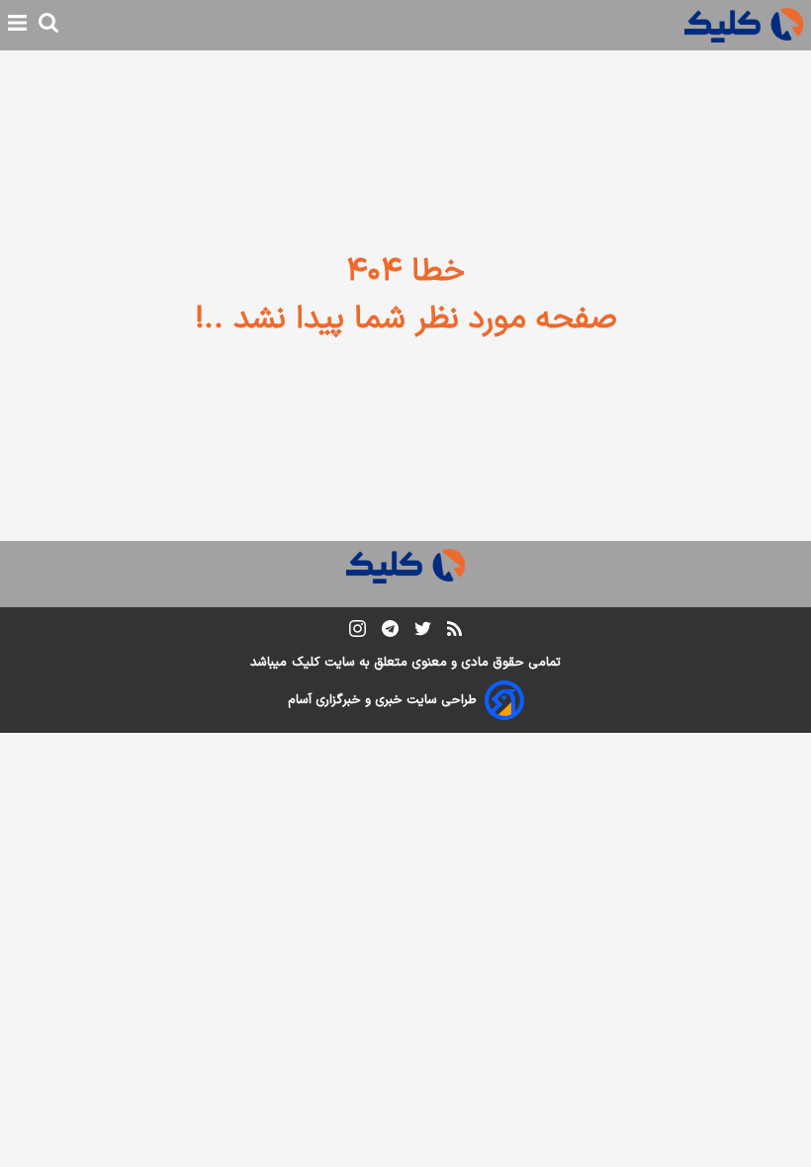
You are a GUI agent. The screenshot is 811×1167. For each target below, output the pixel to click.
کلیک (305, 663)
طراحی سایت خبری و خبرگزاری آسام (382, 700)
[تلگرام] (390, 632)
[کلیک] (743, 25)
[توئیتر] (422, 632)
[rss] (454, 632)
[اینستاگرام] (357, 632)
